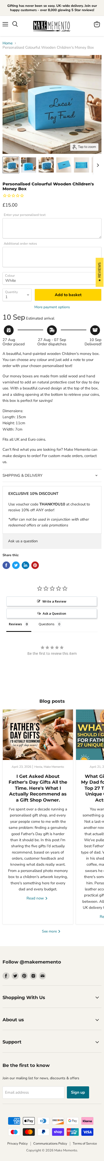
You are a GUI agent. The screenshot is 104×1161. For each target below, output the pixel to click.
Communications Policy (50, 1143)
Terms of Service (85, 1143)
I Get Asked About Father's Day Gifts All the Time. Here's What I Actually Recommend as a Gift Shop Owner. (38, 788)
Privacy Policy (17, 1143)
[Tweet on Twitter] (16, 565)
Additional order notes (20, 244)
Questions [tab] (47, 624)
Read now (36, 898)
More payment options (52, 307)
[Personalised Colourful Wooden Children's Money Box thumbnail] (11, 165)
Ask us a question (23, 541)
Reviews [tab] (15, 624)
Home (8, 43)
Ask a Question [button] (54, 613)
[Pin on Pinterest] (35, 565)
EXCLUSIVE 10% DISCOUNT (33, 493)
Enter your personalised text (25, 215)
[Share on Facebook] (6, 565)
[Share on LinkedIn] (25, 565)
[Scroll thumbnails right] (97, 165)
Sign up (78, 1092)
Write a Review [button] (54, 601)
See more (50, 931)
